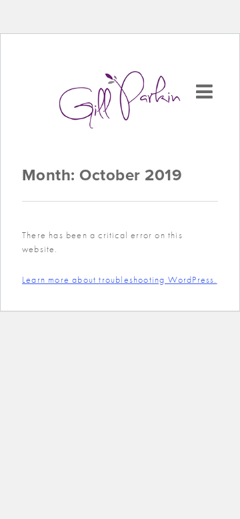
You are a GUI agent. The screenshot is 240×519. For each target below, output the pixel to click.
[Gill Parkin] (120, 99)
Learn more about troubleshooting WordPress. (119, 279)
